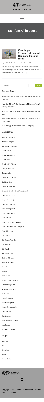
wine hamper (6, 325)
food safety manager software (11, 222)
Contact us (5, 350)
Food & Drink (6, 218)
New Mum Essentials (9, 289)
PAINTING (6, 294)
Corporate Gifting (8, 200)
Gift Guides (6, 235)
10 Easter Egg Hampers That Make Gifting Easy (18, 126)
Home (4, 354)
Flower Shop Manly (8, 213)
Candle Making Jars (8, 155)
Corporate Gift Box (8, 195)
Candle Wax (6, 160)
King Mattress (6, 267)
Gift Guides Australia (9, 240)
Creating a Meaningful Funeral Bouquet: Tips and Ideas (29, 54)
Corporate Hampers (8, 204)
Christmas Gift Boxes (9, 177)
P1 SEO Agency (10, 392)
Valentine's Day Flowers (10, 320)
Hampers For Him (8, 253)
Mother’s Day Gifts (8, 285)
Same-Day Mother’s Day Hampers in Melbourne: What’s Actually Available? (21, 105)
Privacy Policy (6, 359)
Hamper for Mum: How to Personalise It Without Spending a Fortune (21, 98)
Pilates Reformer (7, 298)
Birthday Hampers (8, 142)
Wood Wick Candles (8, 329)
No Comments (18, 63)
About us (5, 341)
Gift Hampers (6, 244)
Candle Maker (6, 151)
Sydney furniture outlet (9, 307)
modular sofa (6, 276)
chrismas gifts (6, 173)
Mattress (4, 271)
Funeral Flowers (29, 63)
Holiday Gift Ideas (8, 258)
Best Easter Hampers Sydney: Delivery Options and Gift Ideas (21, 112)
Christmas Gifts (7, 182)
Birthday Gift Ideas (8, 137)
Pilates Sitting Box (8, 302)
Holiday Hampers (8, 262)
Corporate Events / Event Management (15, 191)
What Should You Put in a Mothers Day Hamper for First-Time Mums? (21, 120)
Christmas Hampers (8, 186)
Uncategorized (6, 316)
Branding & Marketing (9, 146)
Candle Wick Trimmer (9, 164)
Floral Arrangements (8, 209)
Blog (3, 345)
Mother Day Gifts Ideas (10, 280)
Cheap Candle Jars (8, 168)
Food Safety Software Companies (13, 227)
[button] (22, 379)
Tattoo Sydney (6, 311)
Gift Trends (5, 249)
